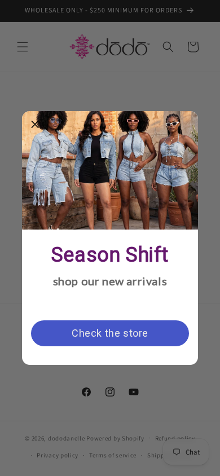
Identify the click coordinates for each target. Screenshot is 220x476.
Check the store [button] (110, 333)
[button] (34, 124)
